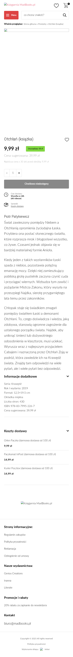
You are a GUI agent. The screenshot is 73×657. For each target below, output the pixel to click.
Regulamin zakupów (14, 535)
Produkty (42, 24)
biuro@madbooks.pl (17, 623)
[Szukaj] (64, 15)
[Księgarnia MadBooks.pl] (19, 5)
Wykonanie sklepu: (30, 649)
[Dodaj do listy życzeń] (67, 140)
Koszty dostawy (17, 206)
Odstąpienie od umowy (16, 556)
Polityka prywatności (15, 542)
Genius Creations (13, 573)
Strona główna (30, 24)
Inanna (7, 580)
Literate (8, 587)
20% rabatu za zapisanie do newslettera (25, 605)
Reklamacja (10, 549)
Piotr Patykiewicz (16, 216)
